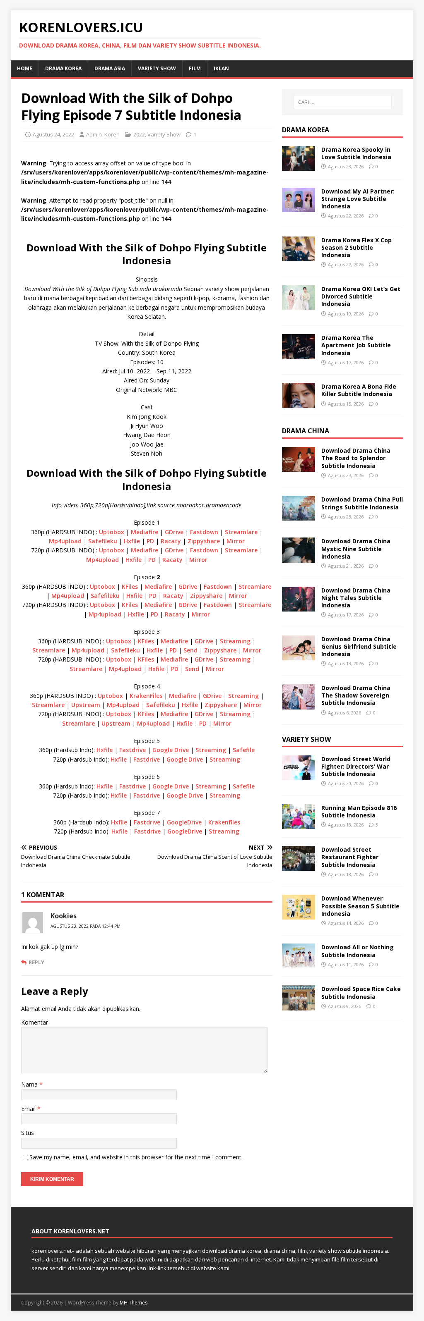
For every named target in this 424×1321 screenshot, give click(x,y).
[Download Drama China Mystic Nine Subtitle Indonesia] (298, 557)
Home (24, 68)
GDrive (174, 532)
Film (195, 68)
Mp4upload (65, 541)
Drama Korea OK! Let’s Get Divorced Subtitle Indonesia (360, 296)
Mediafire (144, 532)
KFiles (130, 586)
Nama (30, 1084)
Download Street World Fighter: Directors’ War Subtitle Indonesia (355, 766)
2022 (139, 134)
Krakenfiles (224, 822)
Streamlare (241, 532)
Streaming (235, 641)
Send (190, 650)
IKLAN (221, 68)
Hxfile (132, 541)
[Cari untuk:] (342, 102)
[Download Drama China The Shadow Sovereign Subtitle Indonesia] (298, 705)
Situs (27, 1133)
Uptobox (111, 532)
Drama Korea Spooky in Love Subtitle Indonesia (356, 153)
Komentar (34, 1022)
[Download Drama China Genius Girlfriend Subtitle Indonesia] (298, 655)
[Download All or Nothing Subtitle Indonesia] (298, 963)
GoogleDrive (184, 822)
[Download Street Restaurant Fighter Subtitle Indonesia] (298, 866)
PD (150, 541)
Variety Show (157, 68)
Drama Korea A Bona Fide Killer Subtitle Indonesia (358, 390)
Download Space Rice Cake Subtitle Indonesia (361, 992)
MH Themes (133, 1302)
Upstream (85, 705)
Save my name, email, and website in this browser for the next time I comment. (136, 1157)
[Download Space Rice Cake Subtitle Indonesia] (298, 1005)
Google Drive (170, 750)
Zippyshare (204, 541)
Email (29, 1109)
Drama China (305, 430)
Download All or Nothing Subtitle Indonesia (357, 950)
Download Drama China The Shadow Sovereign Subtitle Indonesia (355, 695)
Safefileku (102, 541)
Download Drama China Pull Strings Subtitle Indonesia (362, 503)
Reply (36, 962)
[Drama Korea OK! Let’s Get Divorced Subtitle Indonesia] (298, 305)
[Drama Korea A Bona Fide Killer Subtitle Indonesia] (298, 403)
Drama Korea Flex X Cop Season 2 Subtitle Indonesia (356, 247)
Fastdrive (132, 750)
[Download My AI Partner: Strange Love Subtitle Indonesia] (298, 207)
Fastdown (204, 532)
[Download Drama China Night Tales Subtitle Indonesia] (298, 606)
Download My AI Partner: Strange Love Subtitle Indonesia (358, 198)
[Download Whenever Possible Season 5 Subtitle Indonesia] (298, 915)
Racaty (171, 541)
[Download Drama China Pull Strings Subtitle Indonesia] (298, 516)
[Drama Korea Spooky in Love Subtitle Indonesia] (298, 166)
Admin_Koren (103, 134)
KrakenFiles (146, 696)
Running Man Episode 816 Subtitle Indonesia (359, 811)
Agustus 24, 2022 (53, 134)
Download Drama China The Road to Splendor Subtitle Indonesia (355, 458)
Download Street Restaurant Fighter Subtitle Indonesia (349, 857)
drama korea (63, 68)
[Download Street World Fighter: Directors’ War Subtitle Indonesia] (298, 775)
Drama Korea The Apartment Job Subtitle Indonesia (356, 345)
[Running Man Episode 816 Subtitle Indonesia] (298, 824)
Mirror (235, 541)
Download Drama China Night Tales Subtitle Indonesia (355, 597)
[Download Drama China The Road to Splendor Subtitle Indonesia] (298, 467)
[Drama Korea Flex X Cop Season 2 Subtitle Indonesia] (298, 256)
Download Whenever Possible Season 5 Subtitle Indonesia (360, 905)
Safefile (244, 750)
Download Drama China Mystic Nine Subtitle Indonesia (355, 548)
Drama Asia (109, 68)
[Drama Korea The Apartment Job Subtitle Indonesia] (298, 354)
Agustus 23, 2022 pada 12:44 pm (85, 926)
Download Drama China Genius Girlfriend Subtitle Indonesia (359, 646)
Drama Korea (305, 129)
